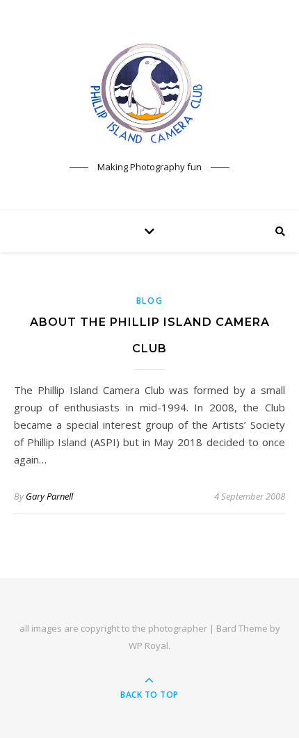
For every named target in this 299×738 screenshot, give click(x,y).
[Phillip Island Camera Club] (149, 93)
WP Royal (148, 645)
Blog (149, 300)
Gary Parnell (49, 496)
